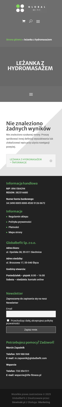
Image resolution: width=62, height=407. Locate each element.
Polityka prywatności (20, 221)
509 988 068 (22, 354)
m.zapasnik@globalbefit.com (31, 358)
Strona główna (14, 39)
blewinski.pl (18, 402)
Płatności (14, 227)
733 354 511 (22, 371)
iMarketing (44, 402)
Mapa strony (15, 232)
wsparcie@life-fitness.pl (28, 375)
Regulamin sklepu (18, 216)
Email (9, 308)
